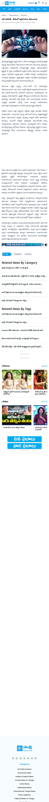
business (24, 15)
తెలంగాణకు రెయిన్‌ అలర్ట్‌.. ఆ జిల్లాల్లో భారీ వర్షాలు (24, 339)
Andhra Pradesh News (24, 777)
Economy (28, 254)
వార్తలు (10, 9)
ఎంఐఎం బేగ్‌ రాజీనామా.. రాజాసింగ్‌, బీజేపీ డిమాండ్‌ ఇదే (24, 330)
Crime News (24, 784)
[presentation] (4, 379)
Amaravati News (24, 773)
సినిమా (32, 9)
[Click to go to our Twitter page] (20, 758)
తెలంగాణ (25, 9)
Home (4, 15)
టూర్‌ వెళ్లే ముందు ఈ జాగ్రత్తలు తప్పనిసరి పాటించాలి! (24, 292)
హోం (4, 9)
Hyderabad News (25, 788)
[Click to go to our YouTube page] (28, 758)
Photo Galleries (24, 795)
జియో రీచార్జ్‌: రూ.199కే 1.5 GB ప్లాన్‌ (23, 268)
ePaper (31, 3)
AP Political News (24, 769)
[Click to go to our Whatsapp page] (17, 758)
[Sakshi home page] (24, 748)
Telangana (17, 254)
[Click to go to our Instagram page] (24, 758)
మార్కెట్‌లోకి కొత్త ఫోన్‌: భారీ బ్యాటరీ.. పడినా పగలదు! (24, 284)
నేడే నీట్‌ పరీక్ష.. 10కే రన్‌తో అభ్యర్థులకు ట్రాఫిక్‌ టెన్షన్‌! (24, 347)
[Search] (36, 3)
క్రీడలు (38, 9)
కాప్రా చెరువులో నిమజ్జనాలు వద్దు (24, 301)
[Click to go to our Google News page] (35, 758)
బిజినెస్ (45, 9)
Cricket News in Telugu (24, 780)
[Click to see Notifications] (46, 3)
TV (43, 3)
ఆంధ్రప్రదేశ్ (17, 9)
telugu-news (13, 15)
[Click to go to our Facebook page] (13, 758)
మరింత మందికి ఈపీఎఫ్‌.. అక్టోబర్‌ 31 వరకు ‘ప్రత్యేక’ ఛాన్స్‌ (23, 276)
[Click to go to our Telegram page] (32, 758)
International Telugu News (25, 791)
